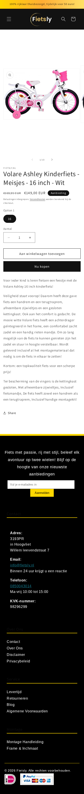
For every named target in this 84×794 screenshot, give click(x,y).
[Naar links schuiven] (32, 160)
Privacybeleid (18, 661)
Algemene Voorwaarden (27, 711)
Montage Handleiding (25, 742)
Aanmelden (42, 493)
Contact (13, 642)
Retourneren (17, 698)
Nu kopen (42, 266)
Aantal (7, 229)
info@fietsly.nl (22, 565)
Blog (11, 705)
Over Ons (15, 648)
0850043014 (21, 586)
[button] (9, 19)
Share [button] (12, 413)
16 (9, 219)
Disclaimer (16, 655)
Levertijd (14, 692)
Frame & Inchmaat (22, 748)
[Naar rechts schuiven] (52, 160)
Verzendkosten (37, 199)
